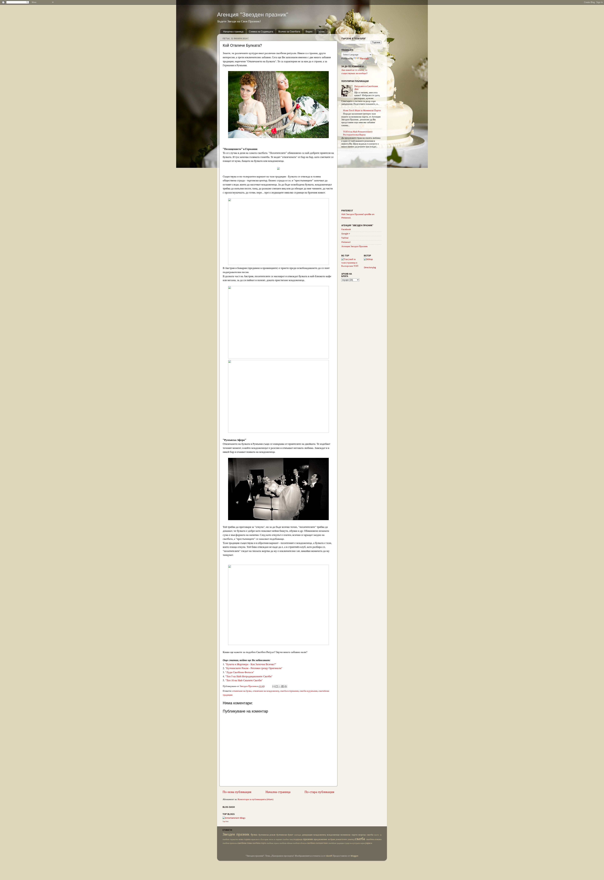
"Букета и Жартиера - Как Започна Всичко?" (250, 664)
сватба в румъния (308, 691)
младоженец (319, 835)
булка (254, 834)
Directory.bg (370, 267)
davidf (329, 856)
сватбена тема (244, 843)
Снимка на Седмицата (261, 31)
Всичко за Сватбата (289, 31)
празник (308, 839)
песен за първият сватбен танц (281, 840)
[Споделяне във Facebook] (282, 686)
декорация (307, 835)
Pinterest (346, 242)
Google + (345, 234)
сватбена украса (272, 843)
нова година (244, 839)
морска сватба (365, 835)
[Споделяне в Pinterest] (285, 686)
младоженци (333, 835)
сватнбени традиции (336, 843)
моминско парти (349, 835)
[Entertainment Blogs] (234, 818)
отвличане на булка (242, 691)
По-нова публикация (237, 792)
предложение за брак (324, 839)
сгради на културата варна (354, 843)
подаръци (297, 839)
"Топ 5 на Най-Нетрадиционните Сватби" (248, 676)
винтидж (297, 835)
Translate (364, 59)
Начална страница (233, 31)
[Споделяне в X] (279, 686)
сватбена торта (259, 843)
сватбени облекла (299, 843)
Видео (309, 31)
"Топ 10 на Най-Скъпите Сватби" (244, 680)
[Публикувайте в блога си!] (276, 686)
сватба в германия (289, 691)
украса (368, 843)
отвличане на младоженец (266, 691)
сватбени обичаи (285, 843)
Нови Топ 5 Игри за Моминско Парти (362, 110)
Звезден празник (236, 834)
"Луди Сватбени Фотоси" (239, 672)
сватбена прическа (230, 843)
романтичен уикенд (345, 839)
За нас (321, 31)
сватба (360, 839)
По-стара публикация (319, 792)
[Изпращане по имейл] (273, 686)
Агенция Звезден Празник (354, 246)
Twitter (345, 238)
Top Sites (226, 821)
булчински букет (285, 835)
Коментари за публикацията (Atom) (255, 799)
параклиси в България (259, 840)
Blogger (354, 856)
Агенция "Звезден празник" (252, 14)
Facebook (346, 229)
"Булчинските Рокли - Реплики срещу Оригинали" (253, 668)
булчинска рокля (267, 835)
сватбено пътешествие (317, 843)
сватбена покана (374, 839)
